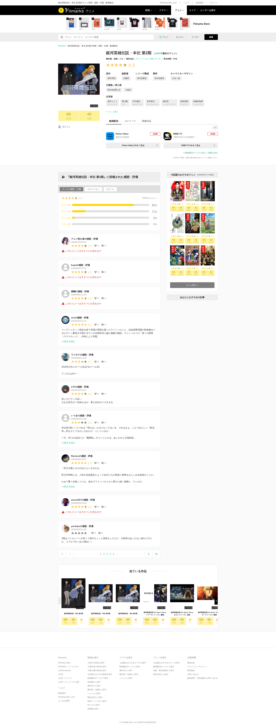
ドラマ (162, 10)
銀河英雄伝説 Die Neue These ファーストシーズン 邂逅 (155, 613)
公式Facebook (64, 670)
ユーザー (195, 37)
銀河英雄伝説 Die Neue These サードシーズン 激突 (209, 613)
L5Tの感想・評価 (80, 386)
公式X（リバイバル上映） (69, 682)
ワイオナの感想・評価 (82, 354)
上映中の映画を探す (96, 663)
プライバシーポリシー (196, 667)
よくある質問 (64, 701)
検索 (211, 37)
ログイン (214, 3)
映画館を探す (93, 709)
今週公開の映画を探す (97, 670)
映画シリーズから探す (97, 701)
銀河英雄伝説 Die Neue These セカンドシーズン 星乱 (182, 613)
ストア (192, 10)
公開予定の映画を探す (97, 667)
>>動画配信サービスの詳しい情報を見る (200, 153)
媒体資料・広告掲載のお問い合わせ (202, 678)
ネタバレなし (93, 189)
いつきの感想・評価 (81, 415)
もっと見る (113, 112)
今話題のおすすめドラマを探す (132, 663)
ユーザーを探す (208, 10)
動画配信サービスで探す (98, 678)
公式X (60, 674)
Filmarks (61, 46)
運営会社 (191, 663)
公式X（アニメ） (65, 678)
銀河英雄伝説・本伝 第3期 (127, 613)
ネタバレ (110, 189)
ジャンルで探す (94, 693)
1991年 (159, 53)
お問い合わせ (193, 674)
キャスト (180, 37)
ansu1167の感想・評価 (83, 499)
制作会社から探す (161, 674)
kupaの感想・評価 (80, 265)
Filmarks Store (64, 663)
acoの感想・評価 (79, 317)
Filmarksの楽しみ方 (168, 3)
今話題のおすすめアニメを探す (166, 663)
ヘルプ (186, 3)
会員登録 (199, 3)
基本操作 (62, 693)
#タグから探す (94, 705)
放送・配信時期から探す (163, 670)
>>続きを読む (68, 341)
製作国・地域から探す (97, 690)
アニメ (178, 10)
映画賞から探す (94, 682)
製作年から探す (94, 686)
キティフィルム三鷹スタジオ (148, 59)
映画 (147, 10)
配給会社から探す (95, 697)
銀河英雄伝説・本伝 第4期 (100, 613)
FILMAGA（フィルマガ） (69, 667)
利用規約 (191, 670)
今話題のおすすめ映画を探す (100, 674)
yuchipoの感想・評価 (82, 526)
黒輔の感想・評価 (80, 291)
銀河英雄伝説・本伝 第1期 (73, 613)
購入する (66, 127)
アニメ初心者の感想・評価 (84, 238)
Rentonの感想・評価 (81, 456)
